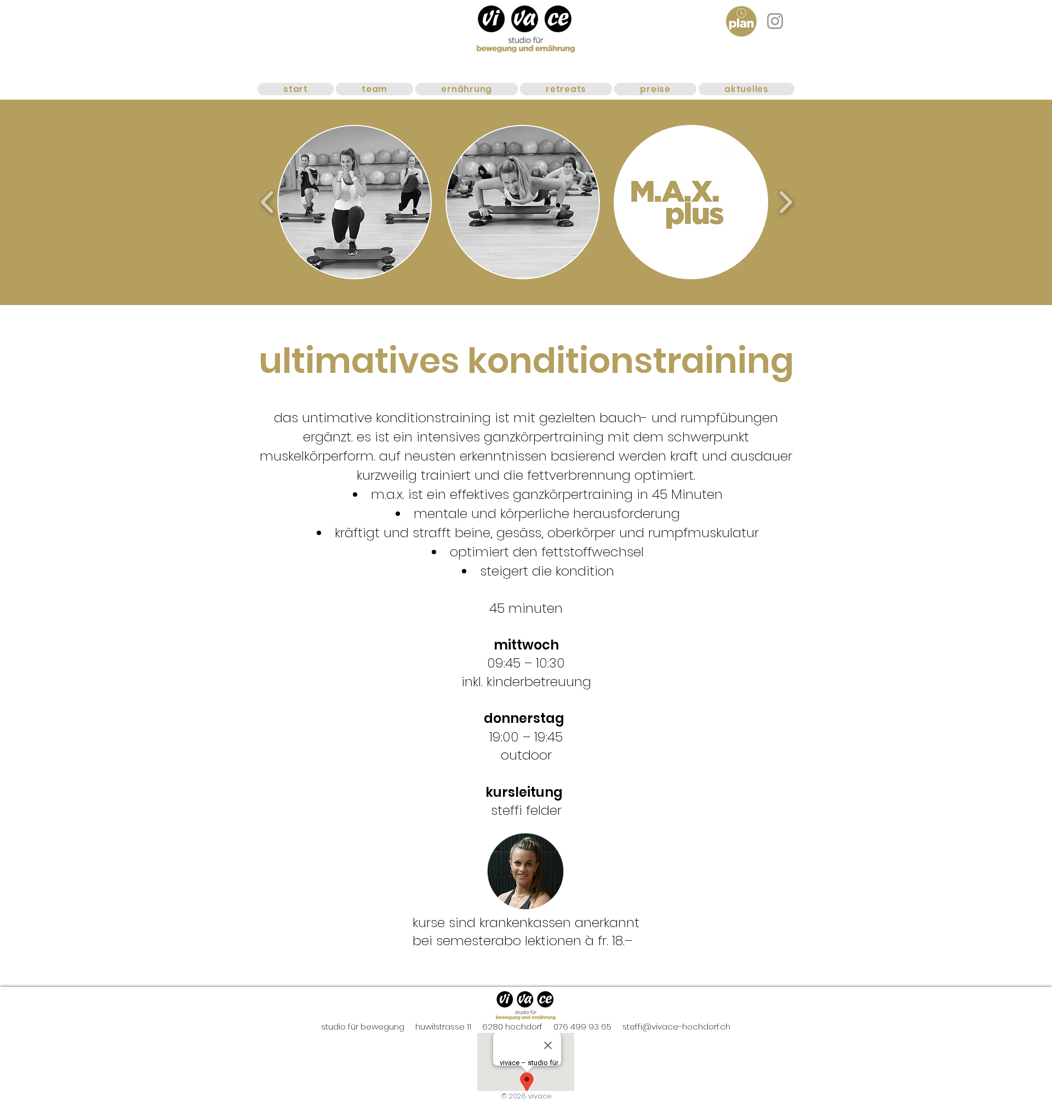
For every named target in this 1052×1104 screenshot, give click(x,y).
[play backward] (267, 202)
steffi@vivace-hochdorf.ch (676, 1026)
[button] (354, 202)
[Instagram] (775, 21)
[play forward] (785, 202)
